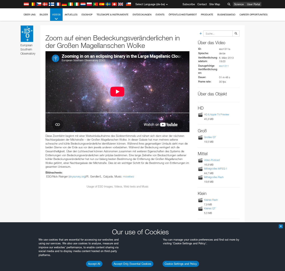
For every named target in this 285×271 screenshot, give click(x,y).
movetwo (128, 176)
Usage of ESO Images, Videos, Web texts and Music (118, 186)
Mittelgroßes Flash (213, 177)
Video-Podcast (212, 160)
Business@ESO (226, 14)
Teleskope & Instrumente (113, 14)
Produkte (207, 14)
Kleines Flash (211, 199)
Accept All (94, 263)
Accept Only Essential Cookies (132, 263)
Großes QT (210, 137)
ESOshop (87, 14)
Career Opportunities (253, 14)
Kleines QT (210, 208)
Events (160, 14)
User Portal (253, 4)
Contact (202, 4)
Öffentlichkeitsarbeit (183, 14)
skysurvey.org (77, 176)
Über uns (29, 14)
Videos (56, 14)
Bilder (44, 14)
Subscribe (189, 4)
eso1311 (224, 65)
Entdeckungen (142, 14)
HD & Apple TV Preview (216, 114)
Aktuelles (71, 14)
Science (239, 4)
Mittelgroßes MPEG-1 (215, 168)
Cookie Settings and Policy (181, 263)
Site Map (214, 4)
